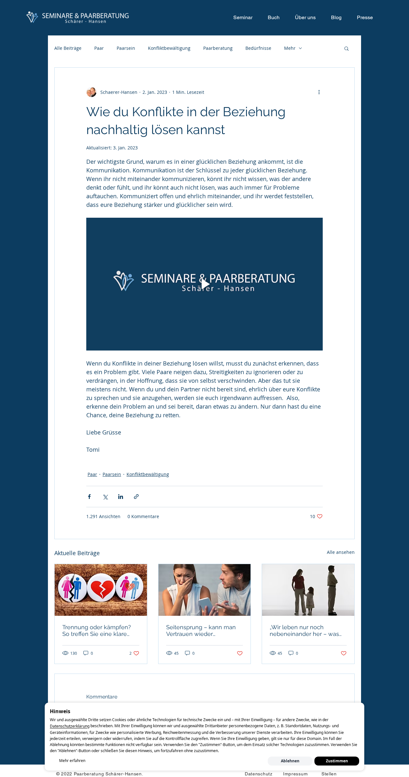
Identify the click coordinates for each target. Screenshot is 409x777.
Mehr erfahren (72, 760)
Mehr (290, 48)
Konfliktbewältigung (169, 48)
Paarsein (126, 48)
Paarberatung (218, 48)
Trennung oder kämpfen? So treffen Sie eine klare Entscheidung (96, 630)
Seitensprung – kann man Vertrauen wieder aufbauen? (201, 630)
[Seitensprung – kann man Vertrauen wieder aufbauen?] (204, 590)
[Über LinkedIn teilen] (121, 497)
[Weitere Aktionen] (319, 92)
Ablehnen (290, 761)
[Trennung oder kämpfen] (101, 590)
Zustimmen (337, 761)
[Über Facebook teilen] (89, 497)
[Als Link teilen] (136, 497)
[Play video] (204, 284)
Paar (99, 48)
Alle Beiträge (67, 48)
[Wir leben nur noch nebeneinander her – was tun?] (308, 590)
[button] (346, 48)
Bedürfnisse (258, 48)
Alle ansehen (341, 552)
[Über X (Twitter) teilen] (105, 497)
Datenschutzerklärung (69, 726)
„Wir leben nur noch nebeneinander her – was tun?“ (304, 630)
